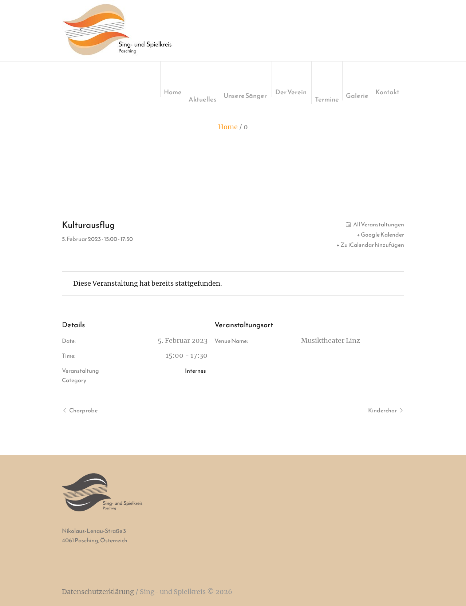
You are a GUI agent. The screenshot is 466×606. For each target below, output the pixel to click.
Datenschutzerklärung (98, 591)
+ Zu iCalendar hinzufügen (370, 244)
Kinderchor (382, 410)
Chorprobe (83, 410)
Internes (195, 370)
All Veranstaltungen (378, 224)
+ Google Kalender (380, 234)
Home (228, 127)
